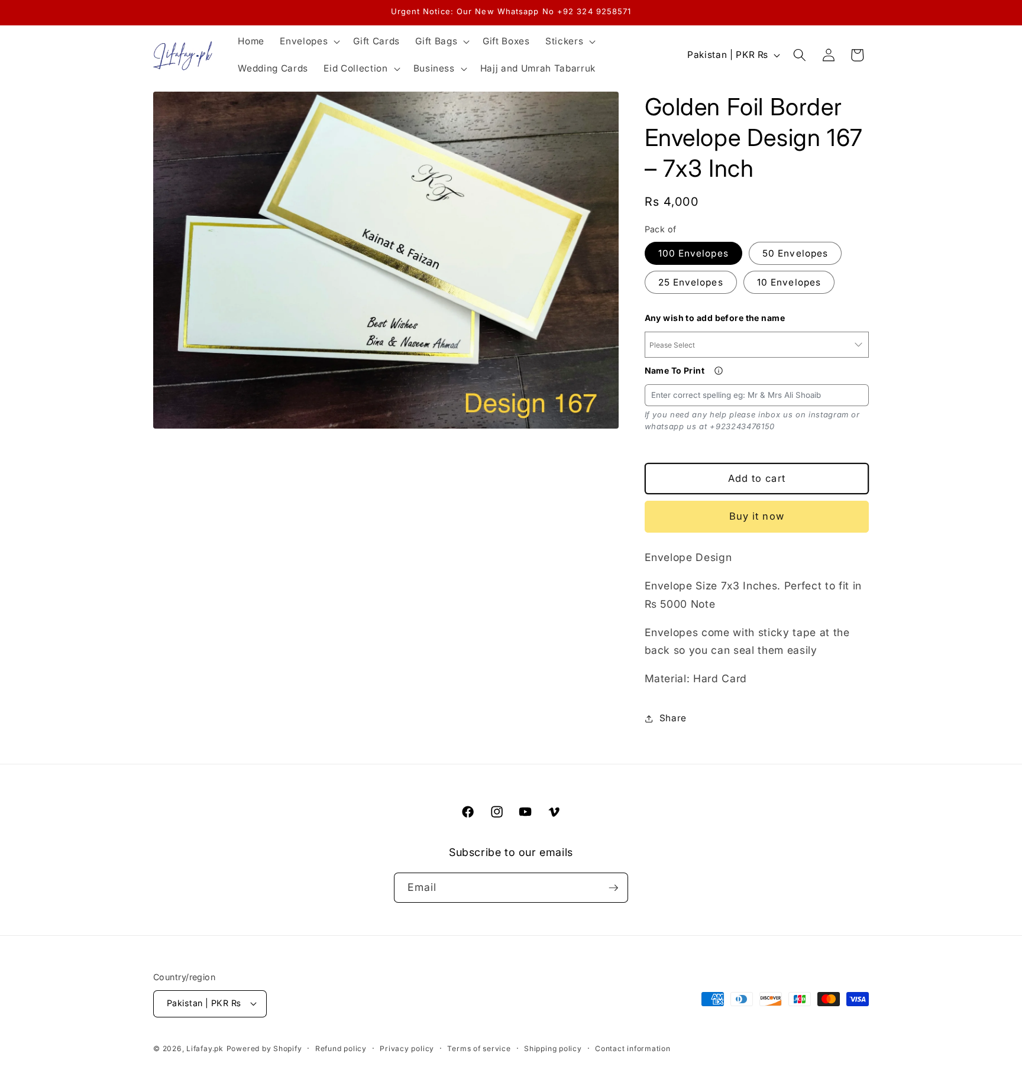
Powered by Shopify (264, 1048)
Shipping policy (553, 1048)
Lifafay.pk (205, 1048)
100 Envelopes (693, 253)
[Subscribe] (613, 888)
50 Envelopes (795, 253)
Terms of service (478, 1048)
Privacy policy (407, 1048)
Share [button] (673, 718)
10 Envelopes (789, 282)
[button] (308, 41)
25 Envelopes (690, 282)
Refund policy (341, 1048)
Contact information (633, 1048)
